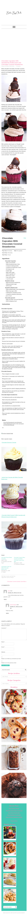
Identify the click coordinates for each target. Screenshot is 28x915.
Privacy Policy (14, 820)
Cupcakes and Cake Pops (10, 576)
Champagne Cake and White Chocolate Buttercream (6, 568)
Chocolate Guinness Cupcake (9, 442)
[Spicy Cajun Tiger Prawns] (10, 848)
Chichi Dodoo (13, 604)
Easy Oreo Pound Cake (14, 812)
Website (3, 652)
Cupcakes (8, 577)
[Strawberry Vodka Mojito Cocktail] (10, 832)
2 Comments (18, 66)
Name (3, 641)
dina (9, 590)
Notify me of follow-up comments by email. (11, 658)
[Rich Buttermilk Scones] (10, 895)
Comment (4, 628)
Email (3, 646)
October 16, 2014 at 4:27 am (14, 592)
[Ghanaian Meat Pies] (10, 879)
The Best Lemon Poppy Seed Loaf (14, 810)
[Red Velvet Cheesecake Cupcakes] (10, 864)
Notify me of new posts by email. (8, 662)
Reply (5, 599)
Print (25, 238)
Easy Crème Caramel (14, 808)
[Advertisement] (14, 44)
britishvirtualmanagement (18, 912)
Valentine (12, 577)
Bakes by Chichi (14, 7)
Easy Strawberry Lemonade (14, 815)
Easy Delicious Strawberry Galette (14, 817)
